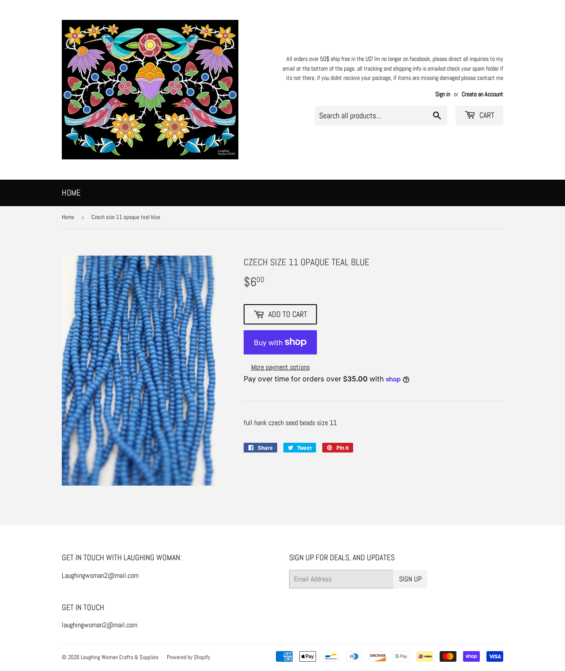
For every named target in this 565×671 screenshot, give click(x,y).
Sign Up (410, 579)
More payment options (280, 367)
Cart (486, 115)
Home (71, 192)
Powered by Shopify (188, 657)
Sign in (442, 94)
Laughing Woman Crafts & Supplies (119, 657)
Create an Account (482, 94)
